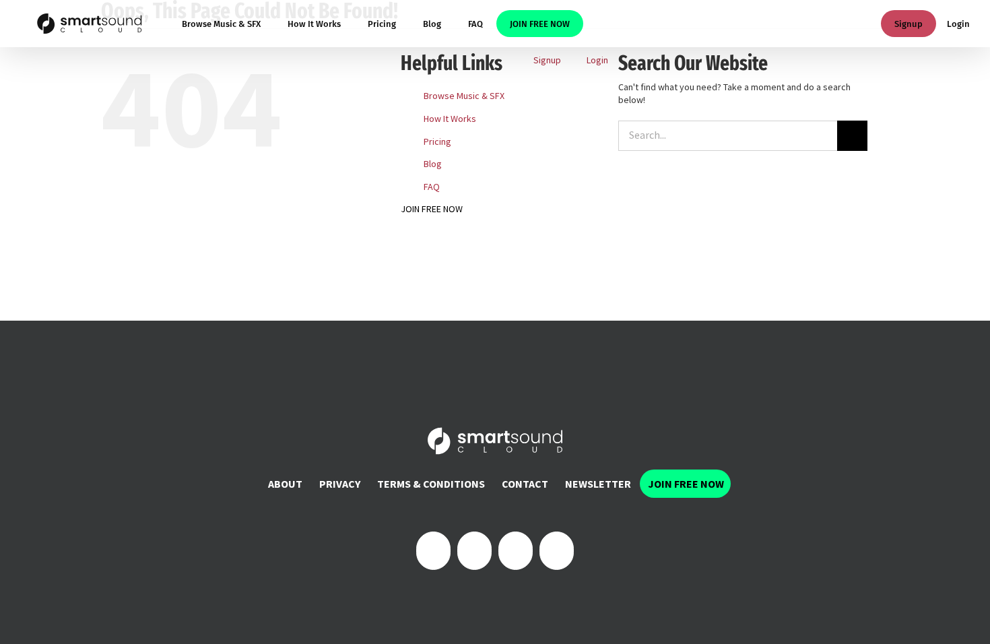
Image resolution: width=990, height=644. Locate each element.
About (285, 483)
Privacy (339, 483)
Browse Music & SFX (464, 96)
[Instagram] (515, 551)
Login (958, 24)
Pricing (437, 141)
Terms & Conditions (431, 483)
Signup (908, 24)
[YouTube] (556, 551)
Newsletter (598, 483)
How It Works (450, 118)
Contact (525, 483)
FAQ (432, 187)
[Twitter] (474, 551)
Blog (433, 164)
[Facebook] (433, 551)
